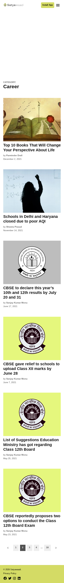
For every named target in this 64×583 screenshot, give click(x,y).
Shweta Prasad (14, 227)
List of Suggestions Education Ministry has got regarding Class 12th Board (31, 444)
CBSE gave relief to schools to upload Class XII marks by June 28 (31, 368)
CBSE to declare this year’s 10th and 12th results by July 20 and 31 (29, 292)
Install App (47, 5)
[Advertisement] (32, 47)
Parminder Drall (14, 155)
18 (47, 547)
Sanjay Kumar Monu (16, 302)
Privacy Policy (9, 573)
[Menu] (58, 5)
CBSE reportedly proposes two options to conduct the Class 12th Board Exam (31, 520)
